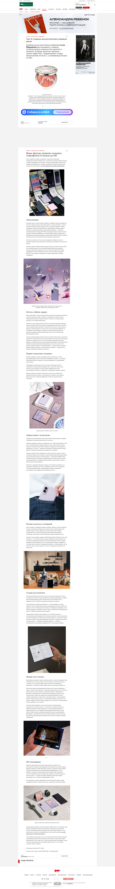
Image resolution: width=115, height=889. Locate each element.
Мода (38, 9)
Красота (44, 9)
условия (33, 883)
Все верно (86, 7)
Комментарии (64, 122)
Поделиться (41, 36)
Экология (58, 9)
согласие (40, 883)
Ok (57, 883)
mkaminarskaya (24, 859)
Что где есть (51, 9)
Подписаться (34, 36)
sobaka (22, 122)
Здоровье (64, 9)
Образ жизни (72, 9)
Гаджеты (28, 153)
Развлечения (33, 9)
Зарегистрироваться (27, 0)
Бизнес (26, 11)
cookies (45, 884)
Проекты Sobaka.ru (90, 0)
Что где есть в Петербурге (35, 11)
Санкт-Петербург (82, 0)
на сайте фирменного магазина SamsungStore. (53, 168)
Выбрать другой (79, 7)
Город (26, 9)
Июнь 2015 (40, 122)
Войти (21, 0)
